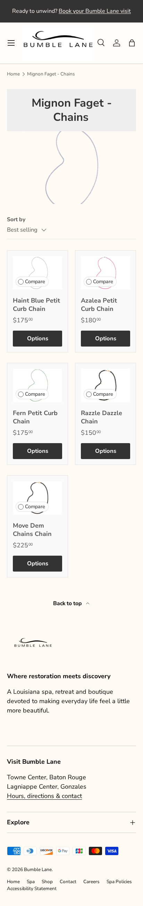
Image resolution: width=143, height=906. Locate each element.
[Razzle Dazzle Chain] (105, 385)
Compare (35, 281)
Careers (91, 881)
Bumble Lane (38, 869)
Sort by (16, 219)
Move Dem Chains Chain (32, 529)
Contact (68, 881)
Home (13, 74)
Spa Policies (119, 881)
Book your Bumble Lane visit (95, 11)
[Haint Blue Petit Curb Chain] (37, 272)
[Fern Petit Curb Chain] (37, 385)
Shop (47, 881)
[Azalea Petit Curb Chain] (105, 272)
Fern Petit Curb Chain (35, 417)
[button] (132, 43)
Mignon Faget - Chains (51, 74)
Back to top (68, 603)
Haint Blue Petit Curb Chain (36, 304)
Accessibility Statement (32, 888)
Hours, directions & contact (44, 796)
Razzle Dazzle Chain (101, 417)
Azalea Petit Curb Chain (99, 304)
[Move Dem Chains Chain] (37, 497)
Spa (31, 881)
